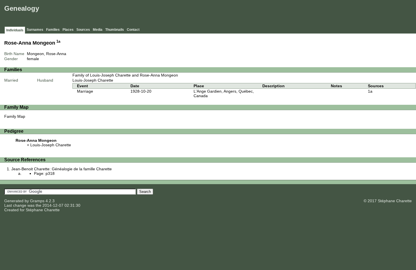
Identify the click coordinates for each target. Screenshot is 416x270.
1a (58, 41)
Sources (83, 30)
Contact (133, 30)
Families (53, 30)
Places (68, 30)
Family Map (14, 116)
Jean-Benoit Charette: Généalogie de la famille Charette (61, 169)
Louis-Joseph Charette (92, 80)
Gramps (37, 201)
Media (97, 30)
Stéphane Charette (43, 210)
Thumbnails (114, 30)
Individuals (14, 30)
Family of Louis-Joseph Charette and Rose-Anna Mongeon (125, 75)
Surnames (35, 30)
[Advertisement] (312, 14)
